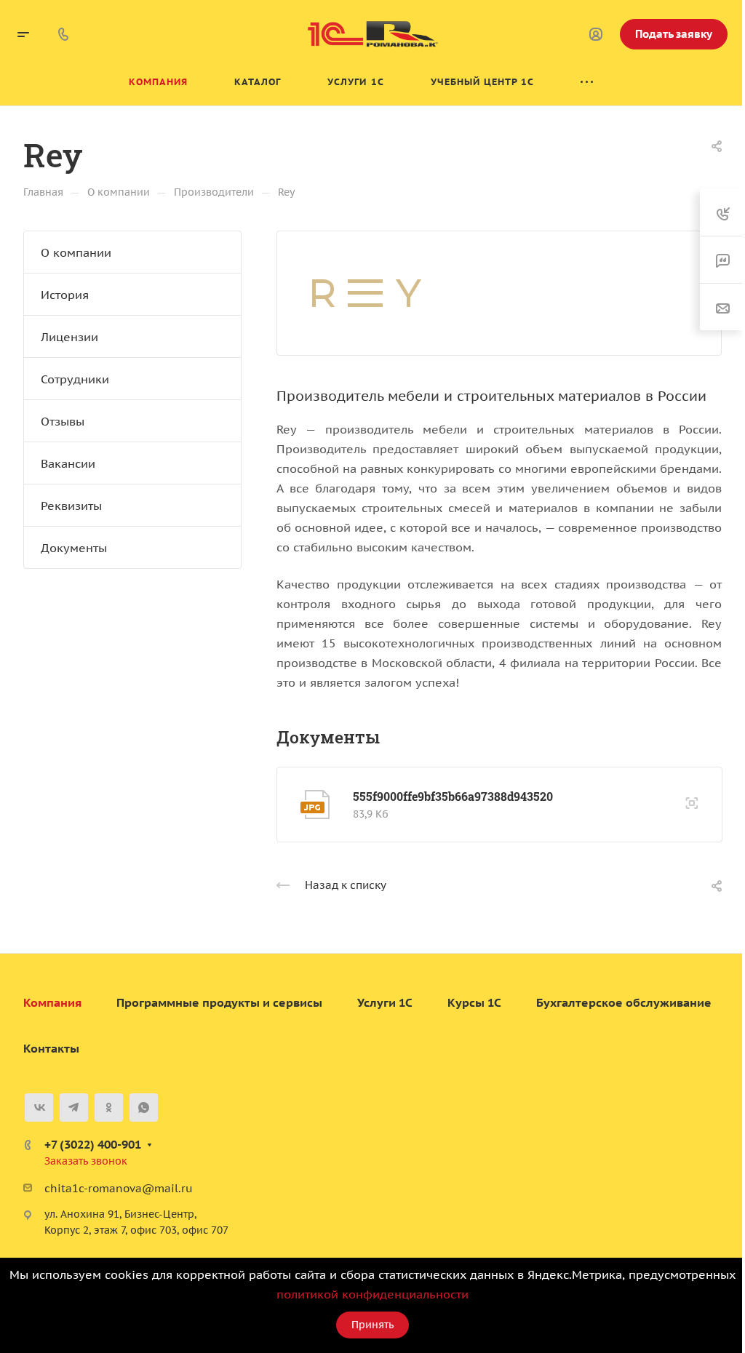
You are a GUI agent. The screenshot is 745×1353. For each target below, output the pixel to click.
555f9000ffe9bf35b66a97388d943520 (453, 796)
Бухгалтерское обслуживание (624, 1002)
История (65, 294)
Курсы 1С (474, 1002)
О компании (76, 252)
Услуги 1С (385, 1002)
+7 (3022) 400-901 (92, 1144)
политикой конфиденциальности (372, 1294)
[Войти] (595, 34)
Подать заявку (673, 34)
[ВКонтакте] (39, 1107)
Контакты (51, 1048)
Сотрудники (75, 379)
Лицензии (69, 337)
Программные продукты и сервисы (219, 1002)
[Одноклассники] (109, 1107)
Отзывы (62, 421)
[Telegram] (74, 1107)
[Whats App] (144, 1107)
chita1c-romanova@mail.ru (118, 1188)
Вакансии (68, 463)
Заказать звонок (85, 1161)
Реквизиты (71, 505)
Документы (74, 547)
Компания (52, 1002)
